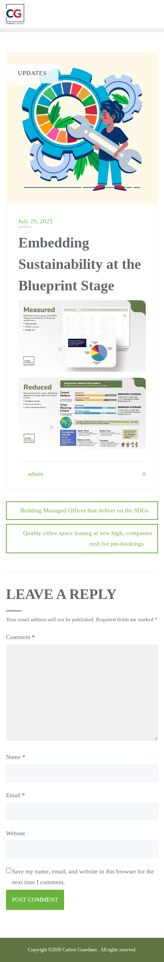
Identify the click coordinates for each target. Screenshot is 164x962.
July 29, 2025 (35, 221)
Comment (20, 637)
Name (15, 757)
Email (15, 795)
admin (34, 474)
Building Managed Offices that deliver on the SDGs (84, 510)
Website (15, 833)
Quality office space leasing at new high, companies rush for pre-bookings (87, 538)
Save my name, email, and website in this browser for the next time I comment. (83, 876)
